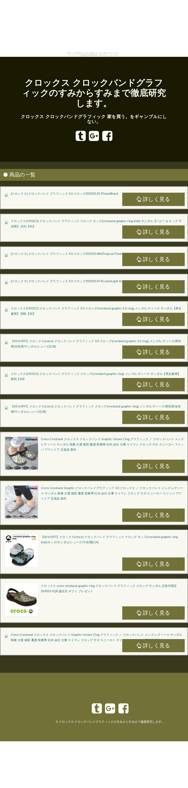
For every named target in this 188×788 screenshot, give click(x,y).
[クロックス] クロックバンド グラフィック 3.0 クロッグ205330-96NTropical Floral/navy (70, 253)
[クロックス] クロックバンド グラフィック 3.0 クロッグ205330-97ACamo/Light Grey (68, 281)
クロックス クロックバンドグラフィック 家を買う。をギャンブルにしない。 (94, 119)
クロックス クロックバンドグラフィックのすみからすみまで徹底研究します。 (94, 93)
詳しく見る (155, 199)
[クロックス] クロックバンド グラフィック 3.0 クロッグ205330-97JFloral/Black (64, 193)
